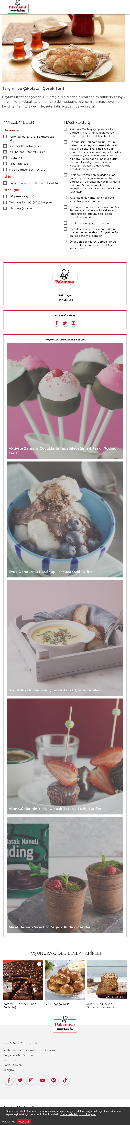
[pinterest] (73, 323)
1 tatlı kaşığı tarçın (20, 208)
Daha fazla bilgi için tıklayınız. (78, 1114)
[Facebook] (9, 1079)
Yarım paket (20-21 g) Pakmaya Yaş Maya (31, 138)
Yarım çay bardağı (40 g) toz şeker (31, 202)
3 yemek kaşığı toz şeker (25, 146)
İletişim (8, 1070)
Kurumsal (10, 1060)
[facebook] (56, 323)
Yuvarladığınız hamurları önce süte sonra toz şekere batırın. (92, 199)
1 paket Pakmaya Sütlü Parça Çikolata (33, 183)
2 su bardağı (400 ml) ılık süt (27, 151)
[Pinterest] (53, 1079)
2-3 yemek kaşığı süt (22, 196)
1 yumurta (15, 157)
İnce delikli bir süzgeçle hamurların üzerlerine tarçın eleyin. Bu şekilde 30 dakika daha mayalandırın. (94, 232)
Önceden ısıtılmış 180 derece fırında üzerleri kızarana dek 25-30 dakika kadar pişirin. (93, 245)
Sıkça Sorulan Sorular (18, 1055)
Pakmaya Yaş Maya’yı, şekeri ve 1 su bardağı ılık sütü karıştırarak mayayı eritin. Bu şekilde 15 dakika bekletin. (92, 133)
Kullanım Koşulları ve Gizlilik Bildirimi (29, 1050)
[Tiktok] (65, 1079)
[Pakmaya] (65, 1024)
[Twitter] (20, 1079)
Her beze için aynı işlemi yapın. (89, 223)
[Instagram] (31, 1079)
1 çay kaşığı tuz (18, 163)
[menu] (120, 7)
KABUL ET (24, 1121)
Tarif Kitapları (12, 1065)
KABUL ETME (8, 1121)
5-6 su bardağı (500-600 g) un (28, 169)
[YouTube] (42, 1079)
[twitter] (65, 323)
